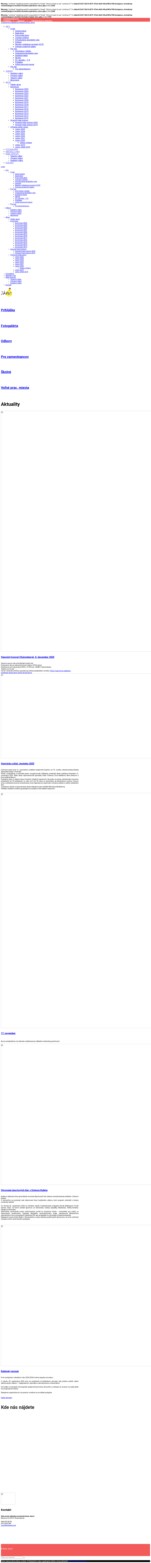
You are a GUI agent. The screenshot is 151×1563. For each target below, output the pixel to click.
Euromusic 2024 (21, 225)
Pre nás (13, 67)
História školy (20, 174)
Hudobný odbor (16, 210)
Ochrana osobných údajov (24, 187)
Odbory (8, 208)
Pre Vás (13, 49)
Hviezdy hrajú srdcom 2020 (25, 251)
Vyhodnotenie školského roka (26, 181)
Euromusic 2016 (21, 240)
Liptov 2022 (19, 262)
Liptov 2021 (19, 264)
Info (7, 170)
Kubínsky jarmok (10, 1371)
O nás (12, 29)
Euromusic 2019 (21, 234)
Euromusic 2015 (21, 242)
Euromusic (14, 221)
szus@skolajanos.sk (11, 19)
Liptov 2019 (19, 270)
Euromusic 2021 (21, 230)
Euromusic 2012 (21, 247)
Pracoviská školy (21, 178)
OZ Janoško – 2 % (21, 198)
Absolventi (14, 215)
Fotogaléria (10, 274)
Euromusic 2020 (21, 232)
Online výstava (25, 268)
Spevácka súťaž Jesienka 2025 (17, 763)
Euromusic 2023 (21, 227)
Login (3, 167)
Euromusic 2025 (21, 223)
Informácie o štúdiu (22, 191)
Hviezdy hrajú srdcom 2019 (25, 253)
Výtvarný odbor (16, 212)
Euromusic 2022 (21, 228)
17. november (8, 1033)
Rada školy (19, 176)
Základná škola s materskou (41, 21)
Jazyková (20, 21)
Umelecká (6, 21)
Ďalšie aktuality (6, 1398)
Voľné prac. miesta (15, 388)
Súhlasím (71, 1561)
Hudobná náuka (21, 195)
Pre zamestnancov (22, 206)
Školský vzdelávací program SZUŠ (27, 185)
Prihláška (18, 200)
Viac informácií (80, 1561)
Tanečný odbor (15, 213)
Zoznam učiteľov (21, 180)
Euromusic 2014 (21, 244)
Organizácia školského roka (25, 193)
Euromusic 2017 (21, 238)
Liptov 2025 (19, 257)
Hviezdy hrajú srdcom (18, 249)
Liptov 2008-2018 (21, 272)
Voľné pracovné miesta (23, 202)
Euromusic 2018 (21, 236)
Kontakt (8, 285)
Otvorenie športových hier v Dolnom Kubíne (24, 1190)
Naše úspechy (11, 277)
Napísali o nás (11, 276)
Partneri (18, 183)
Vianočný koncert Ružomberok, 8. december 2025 (27, 657)
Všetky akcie (15, 219)
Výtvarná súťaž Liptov (18, 255)
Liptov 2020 (19, 266)
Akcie (8, 217)
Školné (17, 197)
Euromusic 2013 (21, 245)
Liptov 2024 (19, 259)
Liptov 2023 (19, 260)
